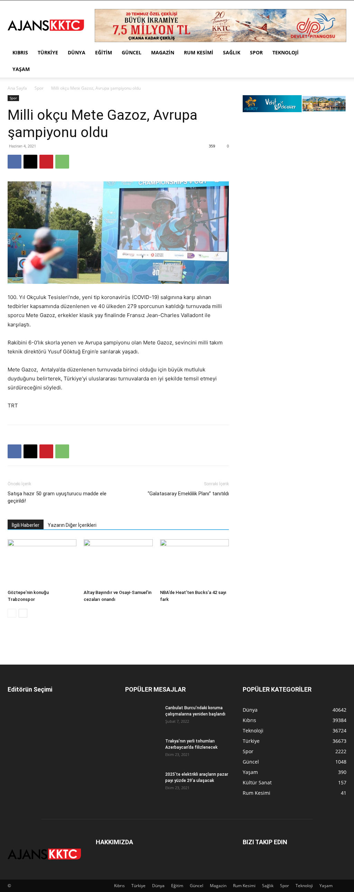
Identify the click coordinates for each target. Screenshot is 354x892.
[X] (30, 162)
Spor (256, 52)
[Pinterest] (46, 162)
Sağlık (231, 52)
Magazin (162, 52)
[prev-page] (12, 613)
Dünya (76, 52)
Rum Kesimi (198, 52)
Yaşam (21, 69)
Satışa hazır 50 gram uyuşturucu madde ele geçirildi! (57, 497)
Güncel (131, 52)
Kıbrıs (20, 52)
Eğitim (103, 52)
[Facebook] (14, 162)
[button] (338, 53)
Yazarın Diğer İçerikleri (72, 525)
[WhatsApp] (62, 162)
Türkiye (48, 52)
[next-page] (23, 613)
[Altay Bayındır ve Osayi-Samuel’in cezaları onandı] (118, 563)
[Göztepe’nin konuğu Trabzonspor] (42, 563)
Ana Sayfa (17, 88)
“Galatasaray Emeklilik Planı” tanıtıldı (188, 493)
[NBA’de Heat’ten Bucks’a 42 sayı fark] (194, 563)
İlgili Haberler (25, 525)
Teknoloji (285, 52)
